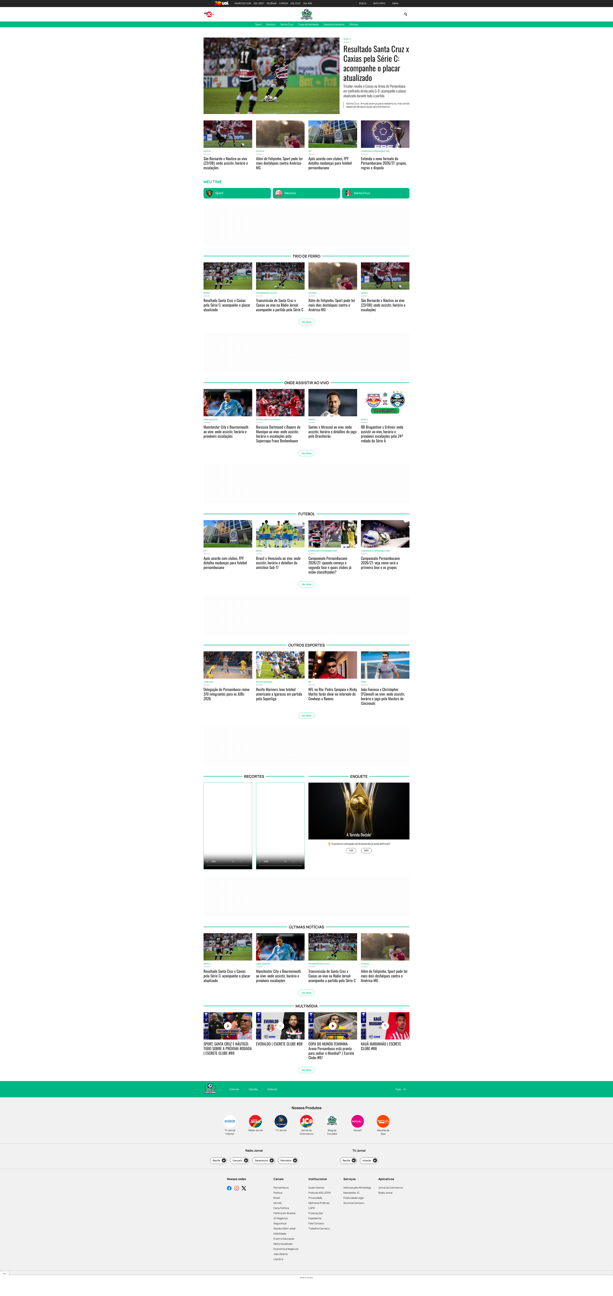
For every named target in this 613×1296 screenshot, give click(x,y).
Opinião (253, 1089)
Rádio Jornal (385, 1192)
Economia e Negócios (285, 1249)
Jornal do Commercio (390, 1187)
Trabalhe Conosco (319, 1228)
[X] (244, 1188)
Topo (398, 1089)
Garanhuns (263, 1160)
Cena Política (281, 1208)
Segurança (279, 1223)
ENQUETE (359, 776)
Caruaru (240, 1160)
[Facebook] (229, 1188)
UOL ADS (307, 3)
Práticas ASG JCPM (319, 1192)
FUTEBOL (306, 513)
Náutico (271, 24)
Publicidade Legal (353, 1198)
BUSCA (362, 3)
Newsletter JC (351, 1192)
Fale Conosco (316, 1223)
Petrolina (288, 1160)
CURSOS (283, 3)
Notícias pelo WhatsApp (357, 1187)
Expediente (315, 1218)
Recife (219, 1160)
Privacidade (315, 1198)
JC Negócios (280, 1218)
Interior (369, 1160)
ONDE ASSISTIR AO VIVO (306, 382)
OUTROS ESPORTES (306, 645)
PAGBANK (272, 3)
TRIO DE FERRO (306, 256)
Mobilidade (279, 1233)
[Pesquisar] (405, 14)
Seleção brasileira (334, 24)
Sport (258, 24)
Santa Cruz (286, 24)
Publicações (315, 1213)
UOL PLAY (296, 3)
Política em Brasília (284, 1213)
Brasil (276, 1198)
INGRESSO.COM (243, 3)
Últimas (353, 24)
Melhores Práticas (318, 1203)
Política (277, 1192)
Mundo (277, 1203)
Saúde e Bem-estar (284, 1228)
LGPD (311, 1208)
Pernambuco (281, 1187)
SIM (351, 850)
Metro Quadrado (282, 1244)
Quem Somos (316, 1187)
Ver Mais (306, 322)
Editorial (272, 1089)
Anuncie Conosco (353, 1203)
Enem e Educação (283, 1238)
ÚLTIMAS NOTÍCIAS (306, 927)
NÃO (366, 850)
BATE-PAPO (379, 3)
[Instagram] (236, 1188)
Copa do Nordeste (308, 24)
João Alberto (280, 1254)
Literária (278, 1259)
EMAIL (395, 3)
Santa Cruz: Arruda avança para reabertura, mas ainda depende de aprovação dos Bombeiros (377, 105)
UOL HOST (259, 3)
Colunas (234, 1089)
